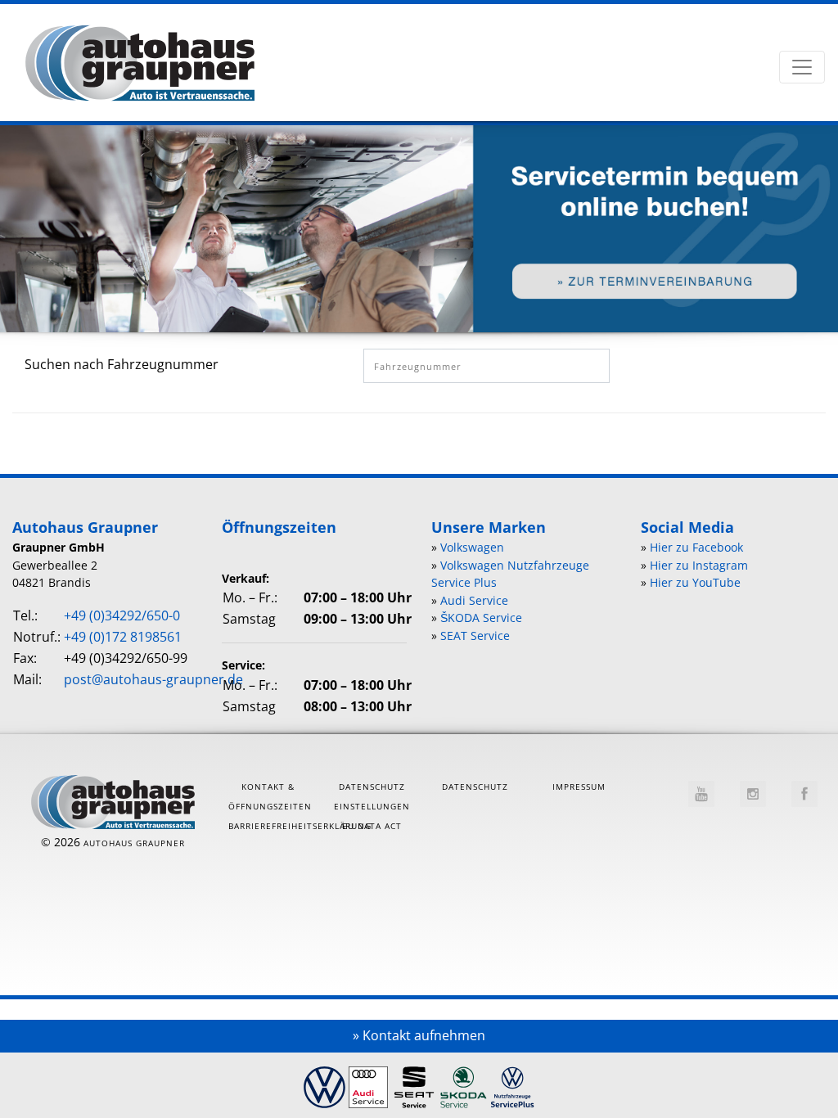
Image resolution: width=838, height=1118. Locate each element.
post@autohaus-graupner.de (153, 679)
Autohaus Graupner (134, 843)
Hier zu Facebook (696, 547)
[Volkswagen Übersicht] (324, 1082)
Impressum (579, 786)
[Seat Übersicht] (414, 1082)
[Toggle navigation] (802, 67)
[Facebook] (804, 794)
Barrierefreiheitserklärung (300, 826)
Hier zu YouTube (695, 582)
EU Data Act (372, 826)
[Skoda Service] (463, 1082)
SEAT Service (475, 635)
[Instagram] (753, 794)
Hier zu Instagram (699, 565)
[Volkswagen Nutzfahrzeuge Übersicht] (512, 1082)
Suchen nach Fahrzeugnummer (122, 364)
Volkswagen (472, 547)
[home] (140, 65)
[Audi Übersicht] (368, 1082)
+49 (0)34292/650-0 (122, 615)
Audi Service (474, 600)
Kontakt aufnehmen (424, 1035)
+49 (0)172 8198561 (123, 637)
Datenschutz (475, 786)
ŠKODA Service (481, 617)
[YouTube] (701, 794)
